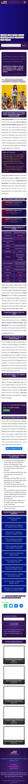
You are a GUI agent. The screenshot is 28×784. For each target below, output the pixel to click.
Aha (11, 79)
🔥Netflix (12, 37)
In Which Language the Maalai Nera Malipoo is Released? (14, 547)
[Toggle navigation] (25, 2)
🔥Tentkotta (3, 35)
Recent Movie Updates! (14, 642)
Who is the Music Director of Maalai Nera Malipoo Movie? (14, 568)
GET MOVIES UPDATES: (10, 616)
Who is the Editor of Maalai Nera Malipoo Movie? (14, 582)
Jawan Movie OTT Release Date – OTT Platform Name (14, 407)
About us (11, 759)
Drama (20, 79)
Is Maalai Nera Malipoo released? (14, 519)
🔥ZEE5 (9, 35)
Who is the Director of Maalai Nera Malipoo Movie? (14, 575)
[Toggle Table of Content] (23, 152)
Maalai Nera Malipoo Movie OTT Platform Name (14, 164)
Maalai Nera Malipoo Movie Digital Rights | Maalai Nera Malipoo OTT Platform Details (13, 155)
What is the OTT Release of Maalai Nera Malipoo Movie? (14, 533)
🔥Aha (2, 39)
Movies (10, 56)
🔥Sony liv (21, 35)
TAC (16, 760)
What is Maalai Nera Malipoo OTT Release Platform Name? (14, 526)
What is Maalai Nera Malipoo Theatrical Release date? (14, 540)
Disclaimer (18, 759)
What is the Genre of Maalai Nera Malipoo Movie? (14, 561)
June (3, 81)
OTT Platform (15, 81)
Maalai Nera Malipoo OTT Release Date (15, 166)
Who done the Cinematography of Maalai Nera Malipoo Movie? (14, 589)
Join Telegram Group (14, 448)
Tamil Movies (22, 81)
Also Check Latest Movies (14, 159)
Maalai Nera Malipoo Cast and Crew (12, 161)
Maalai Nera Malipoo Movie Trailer (14, 168)
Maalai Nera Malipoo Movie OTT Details (13, 158)
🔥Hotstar (8, 39)
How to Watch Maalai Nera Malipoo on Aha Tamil (13, 170)
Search (24, 45)
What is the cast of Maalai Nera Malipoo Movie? (14, 554)
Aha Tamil (15, 79)
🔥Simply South (4, 37)
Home (4, 56)
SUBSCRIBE (14, 624)
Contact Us (4, 759)
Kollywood (8, 81)
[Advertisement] (14, 19)
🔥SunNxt (15, 35)
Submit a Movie (13, 768)
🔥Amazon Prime (19, 37)
